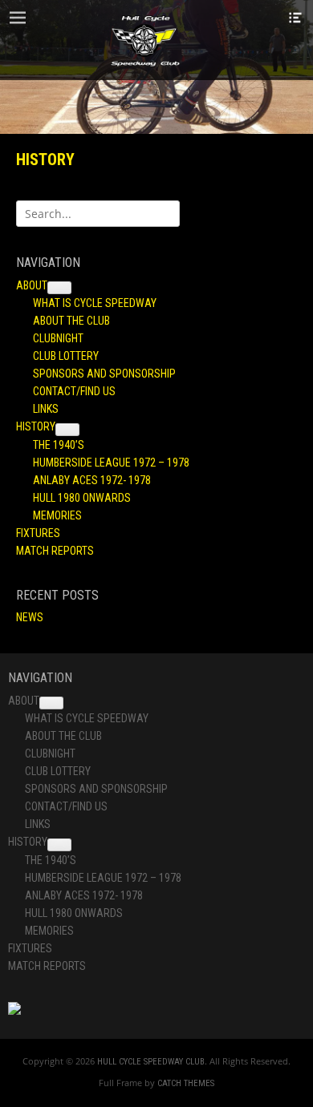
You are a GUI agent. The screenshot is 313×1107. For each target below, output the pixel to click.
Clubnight (58, 338)
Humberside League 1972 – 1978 (111, 462)
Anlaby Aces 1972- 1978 (92, 480)
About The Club (71, 320)
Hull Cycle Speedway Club (151, 1061)
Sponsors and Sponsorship (104, 373)
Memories (57, 515)
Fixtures (38, 533)
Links (46, 408)
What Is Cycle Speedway (94, 303)
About (31, 285)
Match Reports (55, 550)
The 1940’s (58, 444)
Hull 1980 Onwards (82, 497)
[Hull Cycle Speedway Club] (144, 40)
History (35, 426)
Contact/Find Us (74, 391)
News (29, 617)
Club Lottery (66, 355)
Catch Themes (185, 1083)
